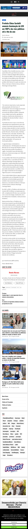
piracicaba (5, 436)
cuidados (21, 421)
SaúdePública (6, 447)
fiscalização (17, 429)
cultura (4, 423)
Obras (11, 434)
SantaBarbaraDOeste (7, 442)
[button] (11, 1)
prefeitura (11, 436)
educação (5, 429)
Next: (13, 301)
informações (6, 431)
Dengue (13, 423)
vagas (4, 455)
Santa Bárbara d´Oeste (17, 350)
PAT (21, 434)
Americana (8, 287)
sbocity (23, 447)
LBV (18, 431)
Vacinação (22, 452)
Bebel (23, 418)
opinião (16, 434)
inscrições (12, 431)
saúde (16, 444)
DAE (9, 423)
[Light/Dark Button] (15, 2)
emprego (11, 429)
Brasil (4, 421)
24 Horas (5, 350)
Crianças (16, 421)
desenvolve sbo (6, 426)
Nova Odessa (6, 434)
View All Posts (19, 283)
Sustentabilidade (15, 450)
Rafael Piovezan (6, 439)
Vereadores (9, 455)
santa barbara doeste (17, 439)
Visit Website (8, 283)
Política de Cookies (6, 405)
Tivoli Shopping (6, 452)
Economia (18, 426)
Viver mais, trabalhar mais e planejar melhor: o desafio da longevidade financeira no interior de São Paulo (13, 358)
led (18, 287)
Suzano (22, 450)
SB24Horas (13, 447)
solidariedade (6, 450)
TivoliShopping (15, 452)
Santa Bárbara (17, 442)
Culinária (11, 378)
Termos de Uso (5, 399)
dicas (13, 426)
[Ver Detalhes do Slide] (14, 8)
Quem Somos (5, 396)
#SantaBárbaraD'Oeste (8, 418)
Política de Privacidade (7, 402)
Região (4, 20)
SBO (19, 447)
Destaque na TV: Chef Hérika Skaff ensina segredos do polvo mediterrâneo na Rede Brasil (13, 383)
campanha (9, 421)
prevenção (18, 436)
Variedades (10, 327)
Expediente (4, 408)
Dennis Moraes (5, 35)
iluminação (13, 287)
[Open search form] (18, 2)
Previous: (12, 295)
